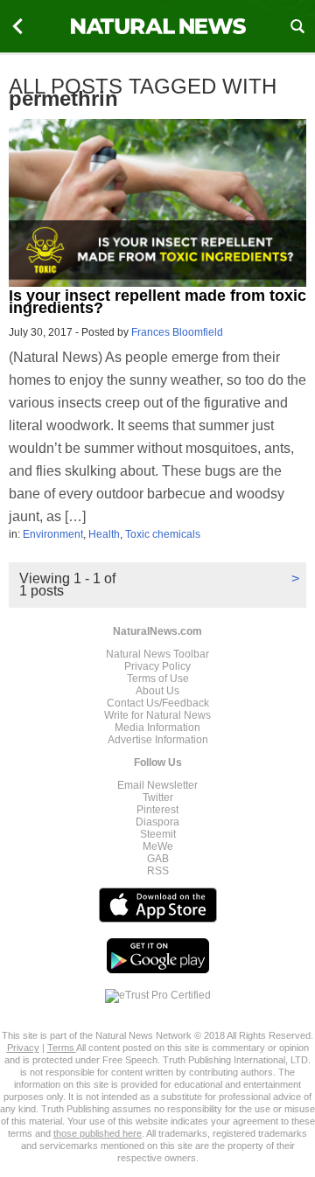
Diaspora (157, 822)
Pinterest (157, 810)
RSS (158, 871)
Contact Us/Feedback (158, 703)
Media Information (157, 727)
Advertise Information (158, 740)
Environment (53, 534)
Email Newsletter (157, 785)
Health (104, 534)
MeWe (158, 846)
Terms (61, 1047)
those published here (97, 1133)
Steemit (158, 834)
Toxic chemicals (162, 534)
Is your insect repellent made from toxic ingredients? (157, 302)
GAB (158, 859)
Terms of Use (158, 678)
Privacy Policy (157, 666)
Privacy (23, 1047)
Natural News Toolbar (157, 654)
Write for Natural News (157, 715)
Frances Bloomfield (177, 332)
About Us (157, 691)
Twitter (158, 797)
